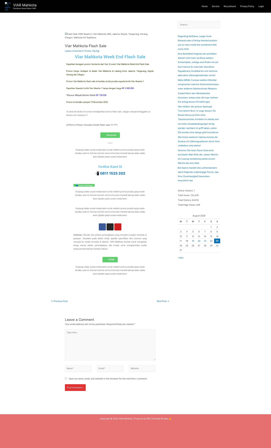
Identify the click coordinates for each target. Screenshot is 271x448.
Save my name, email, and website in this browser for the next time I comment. (108, 378)
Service (215, 6)
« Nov (180, 257)
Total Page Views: (187, 205)
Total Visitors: (185, 200)
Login (261, 6)
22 (211, 241)
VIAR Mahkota (25, 5)
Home (205, 6)
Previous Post (59, 301)
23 (217, 240)
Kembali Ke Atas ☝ (161, 418)
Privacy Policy (247, 6)
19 (193, 241)
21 (205, 241)
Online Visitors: (186, 190)
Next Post (163, 301)
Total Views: (184, 195)
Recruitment (230, 6)
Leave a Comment (74, 51)
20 (199, 241)
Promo (88, 51)
